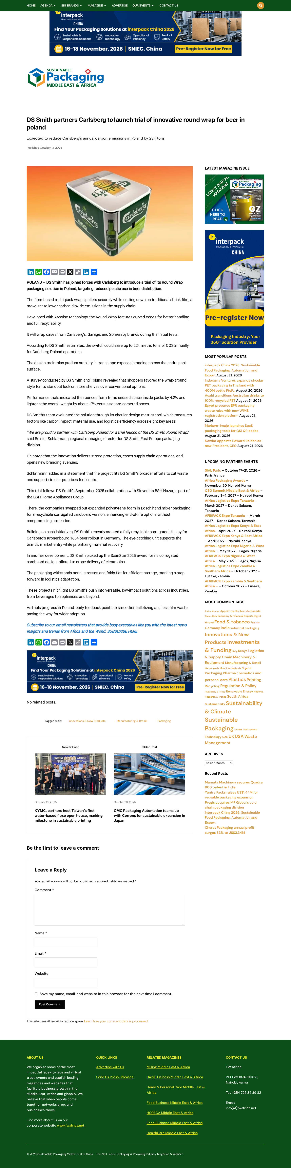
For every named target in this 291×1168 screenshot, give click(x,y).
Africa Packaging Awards (225, 480)
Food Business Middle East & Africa (175, 1102)
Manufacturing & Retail (131, 721)
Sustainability (215, 704)
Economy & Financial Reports (236, 616)
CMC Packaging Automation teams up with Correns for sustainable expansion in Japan (149, 816)
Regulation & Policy (238, 685)
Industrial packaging (244, 628)
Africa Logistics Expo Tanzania (229, 500)
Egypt (257, 616)
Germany (212, 628)
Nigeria (246, 668)
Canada (255, 611)
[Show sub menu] (54, 5)
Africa (208, 611)
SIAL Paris (213, 470)
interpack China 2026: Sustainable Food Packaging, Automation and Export (232, 817)
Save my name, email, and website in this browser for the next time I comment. (106, 994)
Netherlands (234, 668)
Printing (254, 679)
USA (239, 736)
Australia (245, 611)
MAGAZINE (95, 6)
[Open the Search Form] (260, 5)
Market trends (212, 668)
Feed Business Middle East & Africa (175, 1123)
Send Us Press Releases (114, 1077)
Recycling (212, 686)
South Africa (237, 696)
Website (41, 973)
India (225, 627)
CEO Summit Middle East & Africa (232, 490)
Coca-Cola (211, 616)
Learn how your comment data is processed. (116, 1021)
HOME (31, 6)
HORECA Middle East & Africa (170, 1113)
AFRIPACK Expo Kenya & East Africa (233, 536)
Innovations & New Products (87, 721)
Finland (209, 622)
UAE (225, 737)
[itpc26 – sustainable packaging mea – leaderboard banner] (145, 53)
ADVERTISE (120, 6)
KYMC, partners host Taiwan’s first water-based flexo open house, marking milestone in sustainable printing (69, 816)
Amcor (216, 611)
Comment (44, 890)
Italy (234, 651)
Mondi (223, 668)
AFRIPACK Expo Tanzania (225, 515)
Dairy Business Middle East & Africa (175, 1077)
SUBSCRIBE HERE (122, 631)
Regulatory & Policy (215, 691)
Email (40, 953)
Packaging (164, 721)
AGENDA (46, 6)
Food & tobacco (232, 622)
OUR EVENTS (141, 6)
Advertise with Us (110, 1067)
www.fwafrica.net (70, 1125)
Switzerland (250, 729)
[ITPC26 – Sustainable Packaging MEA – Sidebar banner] (234, 346)
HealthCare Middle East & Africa (172, 1133)
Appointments (229, 611)
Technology (213, 737)
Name (41, 933)
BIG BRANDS (70, 6)
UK (231, 736)
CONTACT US (169, 6)
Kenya (242, 651)
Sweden (238, 729)
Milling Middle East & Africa (168, 1067)
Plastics (237, 679)
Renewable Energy (239, 691)
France (255, 622)
